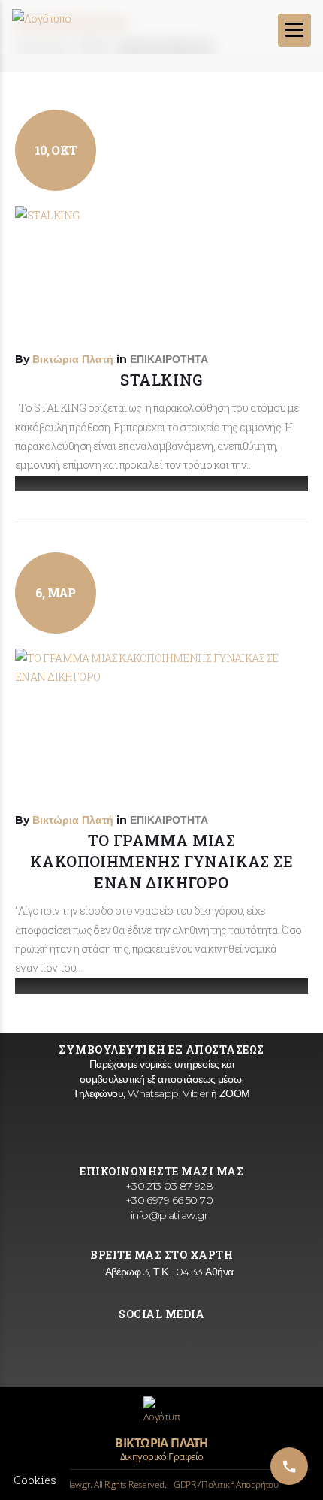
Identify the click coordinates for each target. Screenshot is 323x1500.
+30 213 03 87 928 (167, 1186)
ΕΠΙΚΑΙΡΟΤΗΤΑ (169, 359)
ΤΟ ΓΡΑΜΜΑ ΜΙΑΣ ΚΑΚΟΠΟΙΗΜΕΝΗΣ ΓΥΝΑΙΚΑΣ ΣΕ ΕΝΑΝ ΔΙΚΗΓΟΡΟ (161, 861)
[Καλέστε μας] (289, 1466)
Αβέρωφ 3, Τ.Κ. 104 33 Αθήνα (167, 1271)
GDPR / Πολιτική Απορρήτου (226, 1484)
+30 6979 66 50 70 (167, 1200)
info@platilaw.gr (167, 1215)
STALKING (161, 379)
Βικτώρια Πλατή (72, 359)
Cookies (35, 1480)
